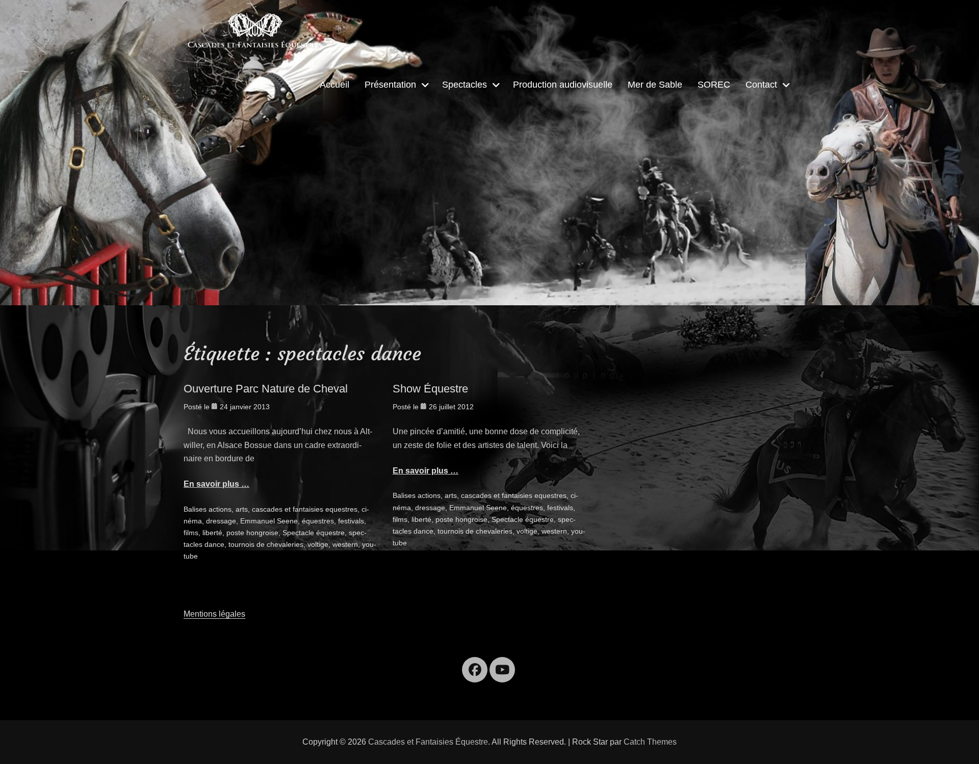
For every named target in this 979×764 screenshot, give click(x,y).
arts (242, 509)
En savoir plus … (216, 484)
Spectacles (464, 85)
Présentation (390, 85)
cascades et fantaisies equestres (304, 509)
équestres (318, 521)
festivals (351, 521)
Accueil (334, 85)
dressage (221, 521)
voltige (317, 544)
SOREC (714, 85)
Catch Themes (650, 741)
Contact (761, 85)
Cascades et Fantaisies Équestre (428, 741)
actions (220, 509)
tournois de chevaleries (265, 544)
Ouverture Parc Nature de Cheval (266, 388)
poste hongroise (252, 533)
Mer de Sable (655, 85)
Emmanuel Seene (269, 521)
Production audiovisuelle (562, 85)
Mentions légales (214, 614)
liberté (212, 533)
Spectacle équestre (313, 533)
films (191, 533)
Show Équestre (430, 388)
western (345, 544)
